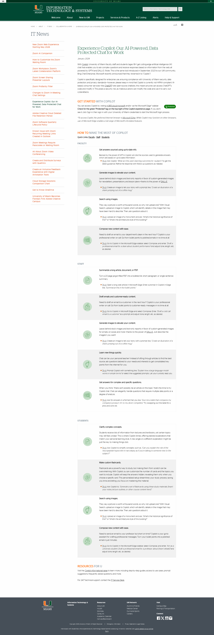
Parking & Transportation (166, 609)
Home (33, 26)
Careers (130, 614)
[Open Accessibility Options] (3, 1)
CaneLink (100, 614)
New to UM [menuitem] (84, 18)
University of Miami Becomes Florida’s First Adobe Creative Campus (46, 198)
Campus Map (161, 606)
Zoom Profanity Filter (43, 86)
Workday (100, 611)
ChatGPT (108, 86)
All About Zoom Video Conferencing (43, 153)
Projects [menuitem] (100, 18)
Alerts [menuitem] (155, 18)
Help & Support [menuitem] (172, 18)
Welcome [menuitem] (55, 18)
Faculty (92, 137)
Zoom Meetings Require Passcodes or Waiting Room (46, 144)
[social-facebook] (158, 618)
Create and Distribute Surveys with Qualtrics (47, 162)
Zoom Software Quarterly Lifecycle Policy (44, 123)
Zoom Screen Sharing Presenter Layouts (43, 79)
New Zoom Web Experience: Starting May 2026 (46, 46)
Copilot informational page (96, 571)
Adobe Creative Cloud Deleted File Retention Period (47, 114)
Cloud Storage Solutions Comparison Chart (44, 182)
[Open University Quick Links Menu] (211, 1)
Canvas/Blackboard (104, 619)
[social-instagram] (170, 618)
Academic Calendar (104, 616)
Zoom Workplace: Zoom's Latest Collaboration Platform (47, 70)
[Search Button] (180, 9)
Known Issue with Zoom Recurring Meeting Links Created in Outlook (44, 133)
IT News (50, 26)
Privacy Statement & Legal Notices (135, 624)
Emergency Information (113, 624)
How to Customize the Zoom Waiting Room (46, 61)
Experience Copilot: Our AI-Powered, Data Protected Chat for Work (99, 26)
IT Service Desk (117, 580)
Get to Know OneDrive (43, 190)
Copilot (85, 64)
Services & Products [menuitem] (120, 18)
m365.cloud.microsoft (116, 106)
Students (105, 137)
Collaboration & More (64, 26)
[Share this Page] (181, 25)
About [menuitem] (70, 18)
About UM (101, 606)
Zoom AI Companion (42, 53)
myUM (99, 609)
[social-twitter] (163, 618)
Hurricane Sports (133, 611)
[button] (209, 628)
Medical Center (132, 609)
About (41, 26)
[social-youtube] (166, 618)
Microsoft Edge (128, 118)
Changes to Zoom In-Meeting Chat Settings (46, 94)
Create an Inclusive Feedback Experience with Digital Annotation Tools (47, 172)
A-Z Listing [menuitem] (141, 18)
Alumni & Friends (133, 606)
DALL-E (164, 182)
